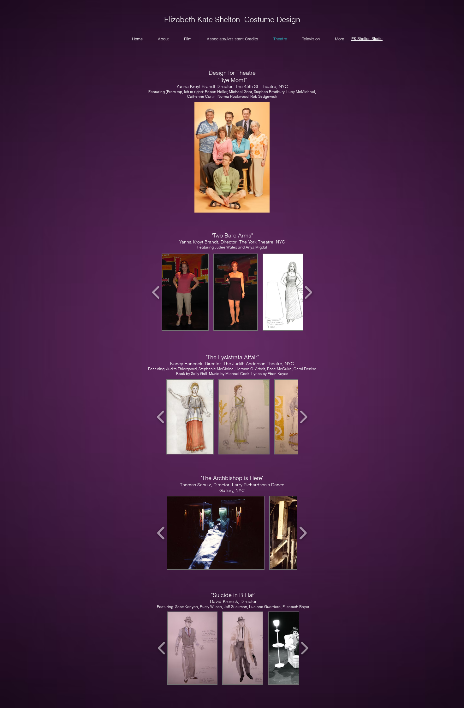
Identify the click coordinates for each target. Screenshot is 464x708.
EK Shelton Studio (367, 39)
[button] (185, 292)
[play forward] (308, 292)
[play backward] (156, 292)
